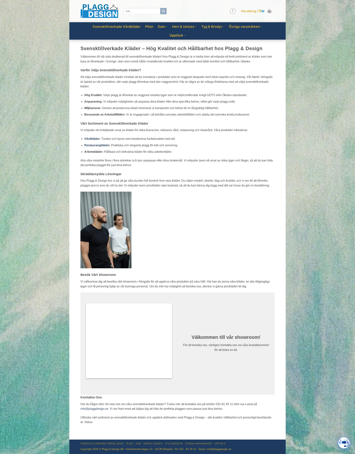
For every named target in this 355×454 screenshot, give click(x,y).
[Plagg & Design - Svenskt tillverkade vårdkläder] (99, 11)
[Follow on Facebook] (233, 11)
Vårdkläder (92, 138)
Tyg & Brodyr (211, 27)
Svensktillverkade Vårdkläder (117, 27)
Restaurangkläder (96, 145)
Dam (161, 27)
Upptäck (176, 35)
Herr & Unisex (183, 27)
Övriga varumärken (244, 27)
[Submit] (163, 11)
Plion (149, 27)
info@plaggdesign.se (94, 408)
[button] (257, 11)
